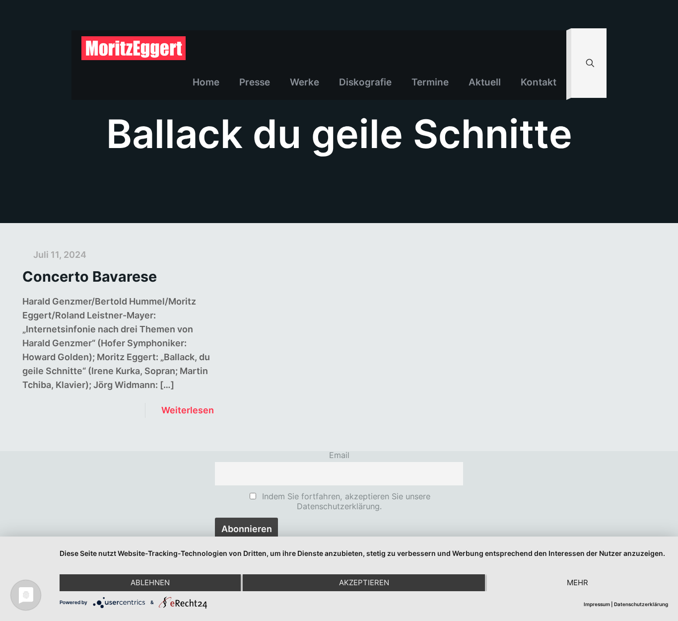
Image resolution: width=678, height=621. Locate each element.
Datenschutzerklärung (641, 604)
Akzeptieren (364, 582)
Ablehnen (150, 582)
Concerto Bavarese (89, 276)
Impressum (597, 604)
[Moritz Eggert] (133, 47)
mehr (577, 582)
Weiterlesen (187, 410)
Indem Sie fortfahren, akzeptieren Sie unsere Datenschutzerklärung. (345, 501)
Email (339, 455)
